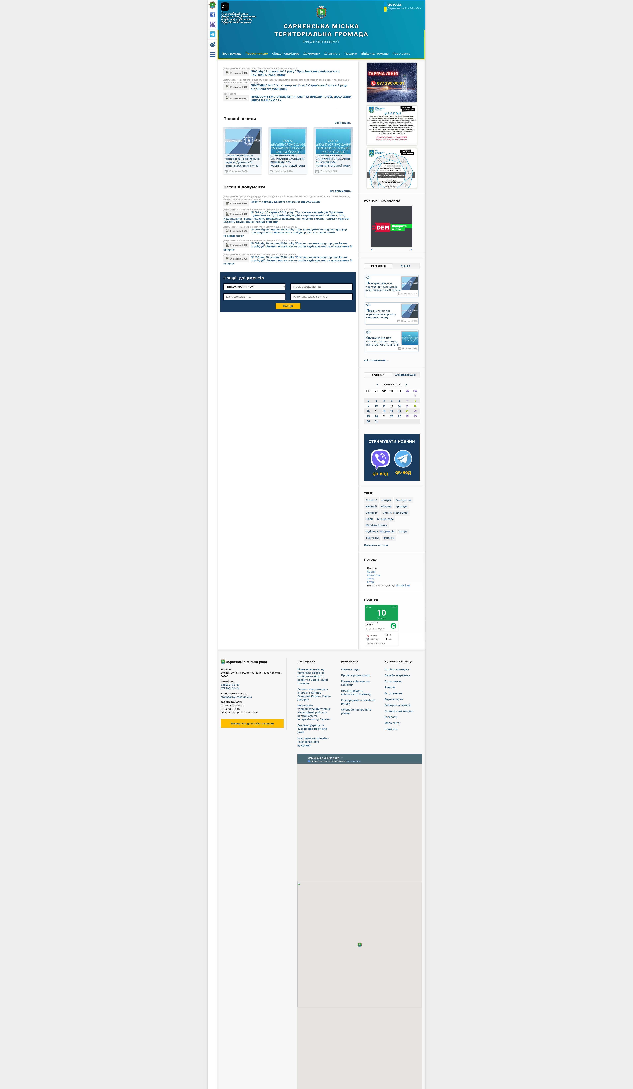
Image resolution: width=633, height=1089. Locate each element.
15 (415, 405)
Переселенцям (256, 53)
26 (391, 416)
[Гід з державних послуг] (391, 226)
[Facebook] (212, 15)
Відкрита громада (374, 53)
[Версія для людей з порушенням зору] (212, 44)
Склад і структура (285, 53)
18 (384, 411)
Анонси (405, 266)
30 (368, 421)
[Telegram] (212, 35)
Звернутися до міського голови (252, 723)
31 (376, 421)
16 (368, 411)
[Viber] (212, 25)
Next (411, 249)
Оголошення (378, 266)
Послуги (351, 53)
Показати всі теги (376, 545)
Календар (378, 375)
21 (407, 411)
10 (376, 405)
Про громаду (231, 53)
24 (376, 416)
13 (399, 405)
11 (384, 405)
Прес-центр (401, 53)
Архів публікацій (405, 375)
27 (399, 416)
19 (391, 411)
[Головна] (212, 5)
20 (399, 411)
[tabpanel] (392, 226)
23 (368, 416)
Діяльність (332, 53)
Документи (311, 53)
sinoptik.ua (403, 585)
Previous (372, 249)
